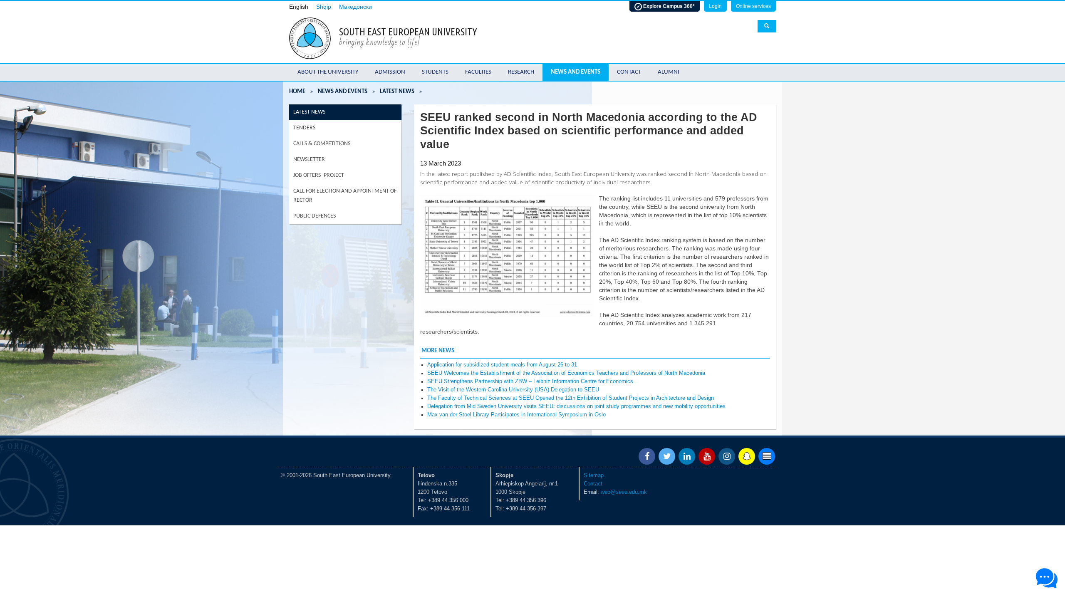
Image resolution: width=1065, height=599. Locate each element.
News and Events (575, 72)
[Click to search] (767, 26)
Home (297, 92)
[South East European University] (310, 37)
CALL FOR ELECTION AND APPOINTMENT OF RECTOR (344, 195)
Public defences (314, 216)
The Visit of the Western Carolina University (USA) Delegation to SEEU (513, 390)
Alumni (668, 72)
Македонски (355, 7)
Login (715, 6)
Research (521, 72)
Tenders (304, 128)
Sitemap (594, 475)
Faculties (478, 72)
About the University (327, 72)
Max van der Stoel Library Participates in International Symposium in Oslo (516, 415)
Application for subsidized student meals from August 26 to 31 (502, 365)
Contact (629, 72)
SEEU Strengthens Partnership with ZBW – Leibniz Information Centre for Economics (530, 381)
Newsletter (309, 159)
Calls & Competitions (321, 143)
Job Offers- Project (318, 175)
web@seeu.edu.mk (624, 492)
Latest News (397, 92)
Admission (390, 72)
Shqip (323, 7)
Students (435, 72)
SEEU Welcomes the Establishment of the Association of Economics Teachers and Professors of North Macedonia (566, 373)
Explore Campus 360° (668, 6)
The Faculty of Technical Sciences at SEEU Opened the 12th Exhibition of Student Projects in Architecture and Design (570, 398)
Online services (753, 6)
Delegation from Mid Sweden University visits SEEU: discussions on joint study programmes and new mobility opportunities (576, 406)
